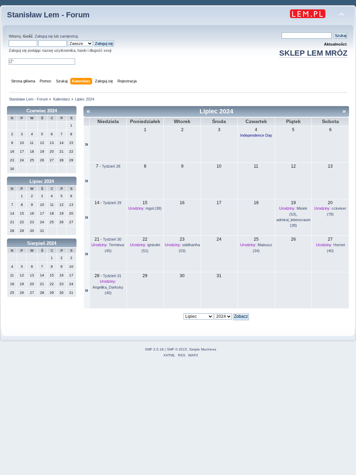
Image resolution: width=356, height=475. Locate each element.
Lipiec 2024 (42, 181)
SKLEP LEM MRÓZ (313, 53)
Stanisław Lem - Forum (48, 14)
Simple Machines (202, 349)
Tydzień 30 (112, 239)
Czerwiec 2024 (41, 110)
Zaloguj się (44, 36)
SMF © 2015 (177, 349)
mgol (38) (154, 208)
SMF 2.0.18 (154, 349)
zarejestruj (69, 36)
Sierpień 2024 (41, 243)
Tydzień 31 (112, 276)
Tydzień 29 (112, 203)
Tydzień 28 (111, 166)
